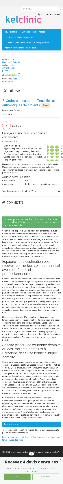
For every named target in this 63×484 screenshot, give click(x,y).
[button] (31, 462)
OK (17, 477)
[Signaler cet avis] (59, 191)
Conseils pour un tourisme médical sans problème (27, 42)
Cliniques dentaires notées (33, 32)
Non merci (45, 477)
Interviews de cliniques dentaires (19, 37)
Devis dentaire (11, 32)
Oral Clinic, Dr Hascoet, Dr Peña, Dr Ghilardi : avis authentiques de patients (11, 65)
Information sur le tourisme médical (20, 48)
